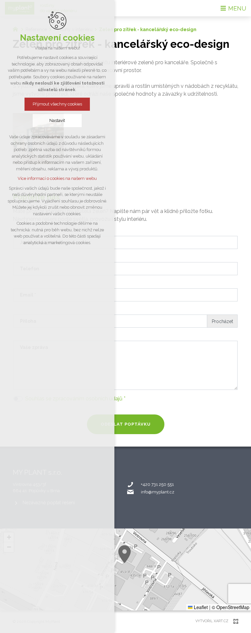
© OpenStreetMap (230, 607)
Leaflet (200, 607)
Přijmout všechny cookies (57, 104)
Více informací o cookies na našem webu (57, 178)
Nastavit (57, 120)
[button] (124, 554)
